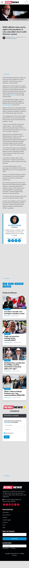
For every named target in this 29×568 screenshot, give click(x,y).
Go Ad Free (6, 74)
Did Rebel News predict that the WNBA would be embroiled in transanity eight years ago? (14, 366)
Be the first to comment (11, 38)
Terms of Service (6, 515)
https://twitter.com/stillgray (14, 238)
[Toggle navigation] (2, 2)
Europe (10, 283)
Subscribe (5, 517)
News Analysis (19, 283)
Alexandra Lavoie (8, 342)
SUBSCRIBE (7, 422)
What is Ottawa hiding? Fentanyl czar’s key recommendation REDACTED (14, 393)
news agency (7, 105)
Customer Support (7, 520)
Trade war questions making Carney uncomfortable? (11, 338)
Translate (13, 548)
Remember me (10, 433)
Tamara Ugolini (7, 397)
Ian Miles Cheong (10, 37)
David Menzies (7, 371)
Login (4, 527)
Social (4, 525)
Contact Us (5, 522)
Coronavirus (7, 286)
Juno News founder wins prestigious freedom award (14, 313)
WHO (5, 283)
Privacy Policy (6, 512)
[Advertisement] (14, 58)
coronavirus (13, 95)
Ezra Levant (6, 315)
